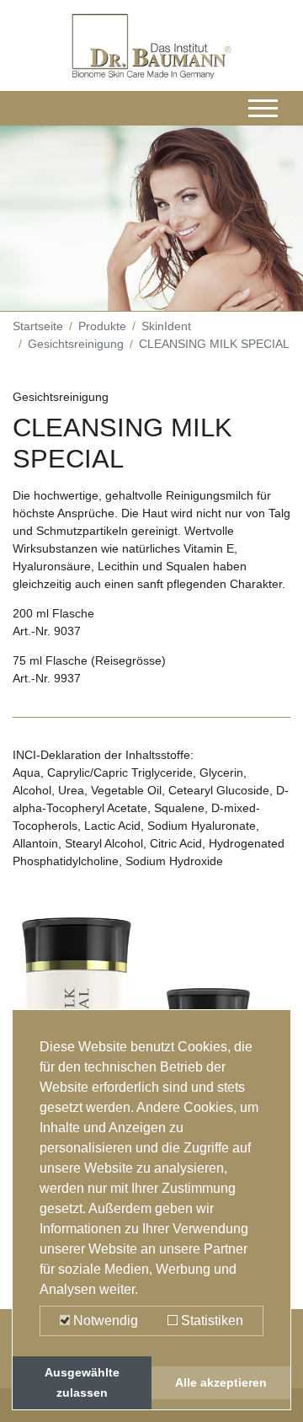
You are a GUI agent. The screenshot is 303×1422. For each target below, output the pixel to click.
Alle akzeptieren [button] (221, 1382)
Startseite (38, 326)
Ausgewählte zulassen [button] (82, 1382)
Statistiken (210, 1320)
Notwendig (104, 1320)
